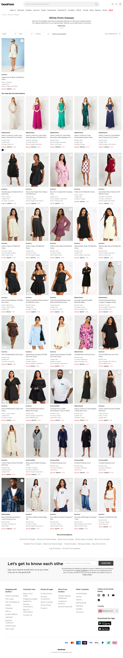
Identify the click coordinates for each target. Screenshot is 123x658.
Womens (20, 10)
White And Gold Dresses (46, 539)
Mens (92, 10)
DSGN (78, 10)
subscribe (106, 563)
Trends (85, 10)
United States (81, 594)
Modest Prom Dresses (32, 544)
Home (104, 10)
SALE (111, 10)
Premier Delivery (12, 596)
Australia (79, 606)
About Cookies (46, 602)
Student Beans (11, 614)
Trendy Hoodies (70, 544)
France (78, 597)
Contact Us (27, 615)
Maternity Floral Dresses (52, 544)
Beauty (98, 10)
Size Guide (9, 629)
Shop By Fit (62, 10)
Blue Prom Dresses (102, 539)
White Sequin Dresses (84, 539)
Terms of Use (46, 605)
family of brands (81, 570)
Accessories (51, 10)
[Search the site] (96, 4)
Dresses (29, 10)
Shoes (43, 10)
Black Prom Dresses (66, 539)
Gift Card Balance (12, 602)
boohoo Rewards (65, 607)
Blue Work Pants (99, 544)
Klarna (8, 611)
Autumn (36, 10)
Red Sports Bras (84, 544)
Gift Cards (9, 599)
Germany (79, 612)
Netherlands (81, 603)
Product (44, 608)
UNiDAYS (9, 617)
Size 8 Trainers (55, 548)
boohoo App (10, 626)
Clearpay (8, 608)
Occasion (71, 10)
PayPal (8, 605)
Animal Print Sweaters (71, 548)
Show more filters (59, 34)
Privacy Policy (87, 574)
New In (13, 10)
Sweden (79, 609)
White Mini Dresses (27, 539)
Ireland (79, 600)
